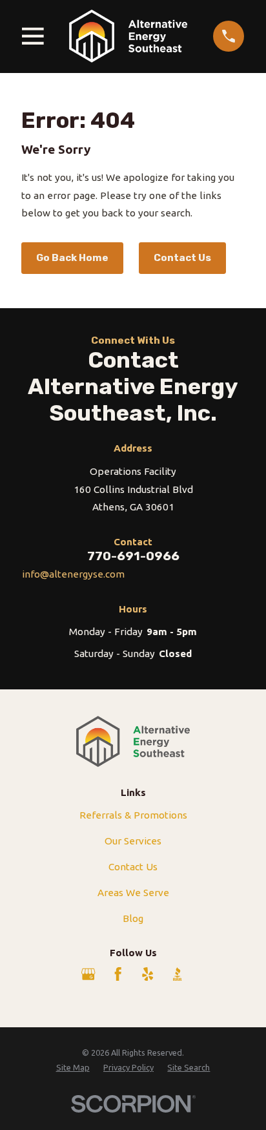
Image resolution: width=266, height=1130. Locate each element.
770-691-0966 (133, 556)
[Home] (128, 36)
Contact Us (182, 258)
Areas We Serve (133, 892)
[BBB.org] (177, 974)
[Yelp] (147, 974)
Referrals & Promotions (133, 815)
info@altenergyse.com (73, 574)
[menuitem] (73, 1067)
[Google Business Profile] (88, 974)
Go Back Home (72, 258)
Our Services (133, 840)
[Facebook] (118, 974)
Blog (133, 918)
